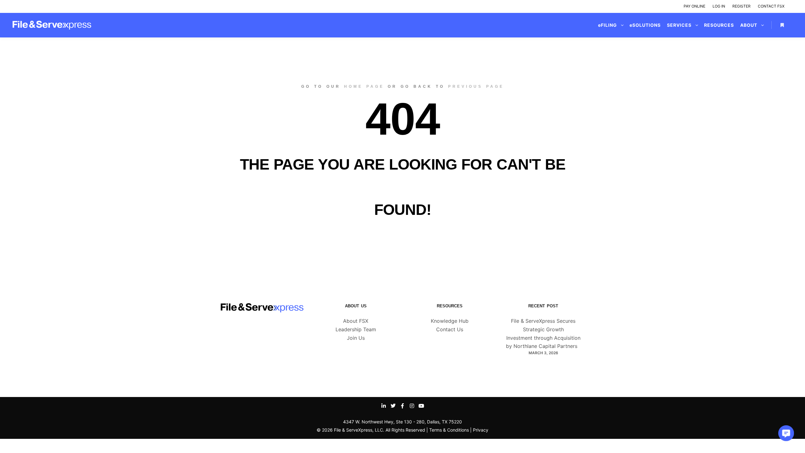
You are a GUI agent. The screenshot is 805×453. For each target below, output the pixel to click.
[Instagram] (412, 406)
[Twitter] (393, 406)
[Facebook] (402, 406)
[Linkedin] (384, 406)
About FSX (355, 321)
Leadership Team (356, 329)
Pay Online (694, 6)
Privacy (480, 430)
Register (741, 6)
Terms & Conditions (449, 430)
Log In (719, 6)
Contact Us (449, 329)
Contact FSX (771, 6)
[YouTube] (421, 406)
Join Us (356, 338)
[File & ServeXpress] (52, 25)
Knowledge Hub (450, 321)
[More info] (782, 25)
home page (364, 86)
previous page (476, 86)
